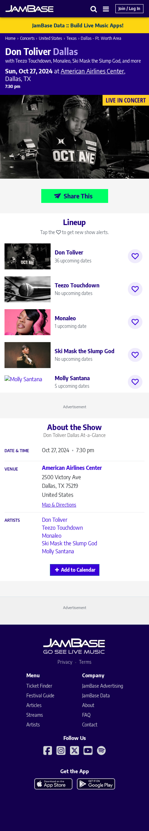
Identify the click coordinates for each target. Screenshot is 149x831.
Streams (34, 715)
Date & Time (17, 451)
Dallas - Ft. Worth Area (101, 38)
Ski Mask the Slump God (69, 543)
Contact (89, 724)
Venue (11, 469)
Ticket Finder (39, 686)
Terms (85, 662)
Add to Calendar (78, 570)
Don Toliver (54, 519)
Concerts (27, 38)
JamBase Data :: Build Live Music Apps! (77, 25)
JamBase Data (96, 695)
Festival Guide (40, 695)
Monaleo (51, 535)
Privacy (65, 662)
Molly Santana (58, 551)
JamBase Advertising (102, 686)
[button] (94, 9)
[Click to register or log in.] (135, 256)
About (88, 705)
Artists (12, 520)
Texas (72, 38)
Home (10, 38)
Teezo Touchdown (62, 527)
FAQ (86, 715)
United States (50, 38)
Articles (34, 705)
